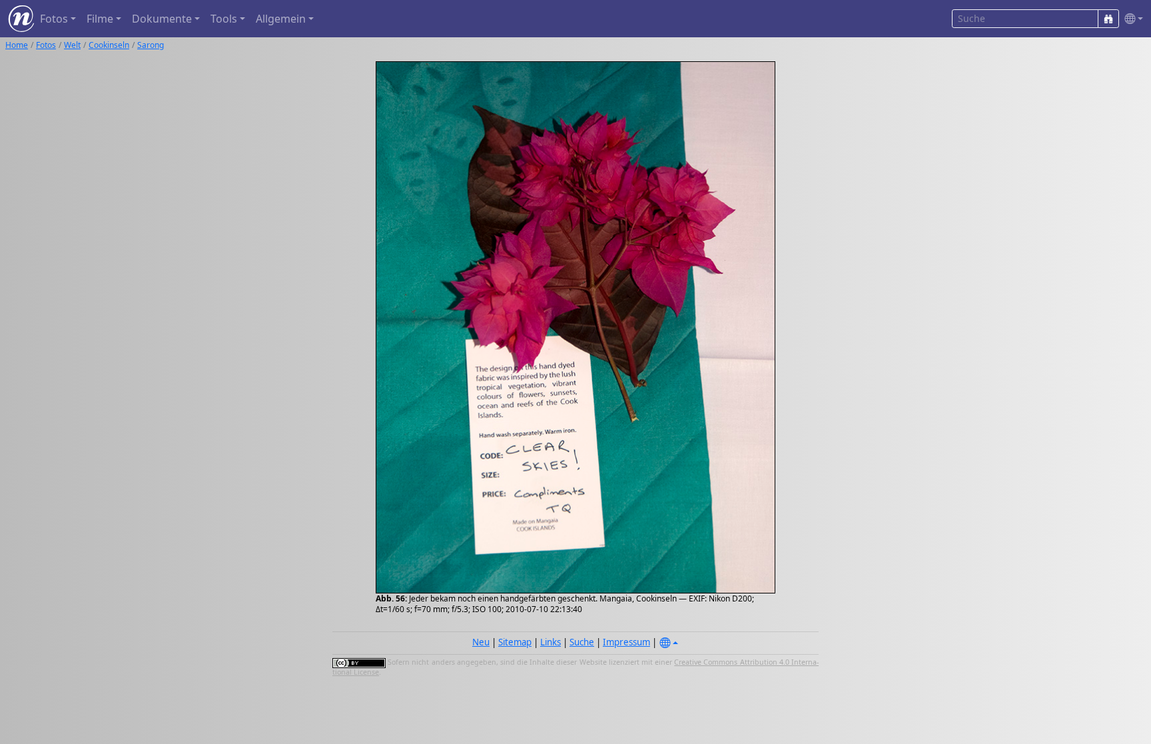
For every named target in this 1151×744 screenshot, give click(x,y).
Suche (582, 642)
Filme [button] (100, 18)
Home (16, 45)
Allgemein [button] (281, 18)
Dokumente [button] (162, 18)
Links (550, 642)
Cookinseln (109, 45)
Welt (72, 45)
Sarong (150, 45)
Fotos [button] (54, 18)
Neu (481, 642)
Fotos (46, 45)
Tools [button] (223, 18)
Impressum (626, 642)
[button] (1131, 19)
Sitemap (515, 642)
